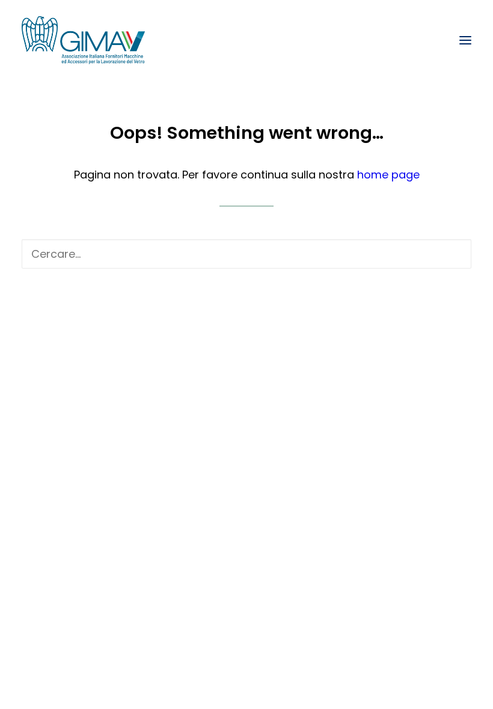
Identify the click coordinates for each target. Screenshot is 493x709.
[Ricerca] (246, 254)
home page (388, 174)
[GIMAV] (83, 40)
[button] (465, 40)
